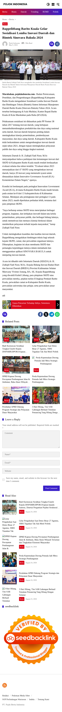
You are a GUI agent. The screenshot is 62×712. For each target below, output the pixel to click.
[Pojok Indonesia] (17, 4)
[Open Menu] (53, 4)
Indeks (31, 699)
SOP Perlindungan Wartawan (14, 699)
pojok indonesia (14, 43)
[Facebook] (40, 314)
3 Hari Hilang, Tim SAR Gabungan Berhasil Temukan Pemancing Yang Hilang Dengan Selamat (45, 410)
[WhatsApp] (57, 314)
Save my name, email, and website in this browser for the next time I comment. (31, 479)
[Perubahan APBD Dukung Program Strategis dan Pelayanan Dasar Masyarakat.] (16, 395)
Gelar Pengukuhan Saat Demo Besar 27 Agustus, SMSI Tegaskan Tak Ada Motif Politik (45, 349)
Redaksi (5, 696)
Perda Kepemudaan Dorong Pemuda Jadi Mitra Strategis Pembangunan (43, 379)
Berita (5, 24)
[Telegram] (51, 314)
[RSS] (4, 685)
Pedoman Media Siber (21, 696)
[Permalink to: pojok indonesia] (5, 44)
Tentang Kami (43, 699)
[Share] (57, 44)
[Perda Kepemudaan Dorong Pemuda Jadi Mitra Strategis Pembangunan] (46, 365)
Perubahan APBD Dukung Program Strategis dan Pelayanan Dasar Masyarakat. (15, 410)
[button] (48, 4)
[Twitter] (46, 314)
